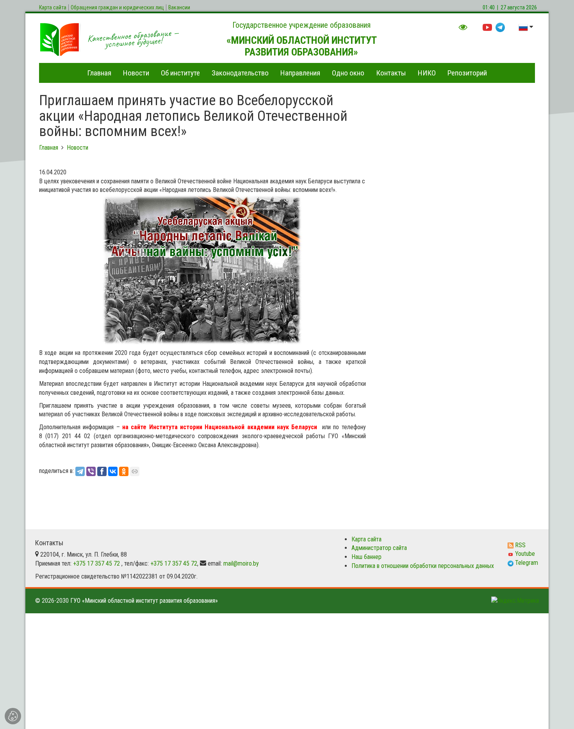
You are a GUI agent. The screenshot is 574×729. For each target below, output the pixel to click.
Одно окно (348, 72)
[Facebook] (102, 471)
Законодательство (240, 72)
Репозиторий (467, 72)
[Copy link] (134, 471)
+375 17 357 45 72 (96, 563)
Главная (99, 72)
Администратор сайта (379, 548)
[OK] (123, 471)
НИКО (427, 72)
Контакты (391, 72)
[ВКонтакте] (113, 471)
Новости (136, 72)
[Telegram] (80, 471)
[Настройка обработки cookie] (13, 716)
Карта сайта (366, 539)
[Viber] (91, 471)
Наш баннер (366, 557)
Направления (300, 72)
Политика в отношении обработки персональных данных (422, 566)
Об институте (180, 72)
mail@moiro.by (241, 563)
